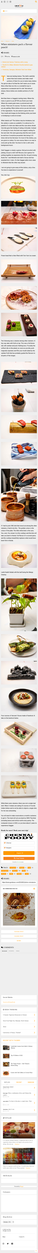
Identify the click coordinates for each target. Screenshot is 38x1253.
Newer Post (19, 931)
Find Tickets (20, 858)
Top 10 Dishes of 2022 (17, 1055)
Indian (13, 41)
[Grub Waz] (19, 7)
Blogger (21, 1186)
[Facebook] (10, 1)
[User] (1, 1)
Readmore (17, 1144)
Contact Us (21, 1236)
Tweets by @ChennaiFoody (9, 1002)
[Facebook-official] (12, 1243)
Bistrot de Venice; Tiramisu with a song (15, 62)
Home (2, 41)
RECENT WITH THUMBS (11, 1040)
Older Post (18, 936)
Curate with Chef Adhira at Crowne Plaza (21, 1072)
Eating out (7, 41)
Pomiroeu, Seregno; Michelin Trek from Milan (16, 69)
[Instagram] (7, 1)
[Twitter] (4, 1)
